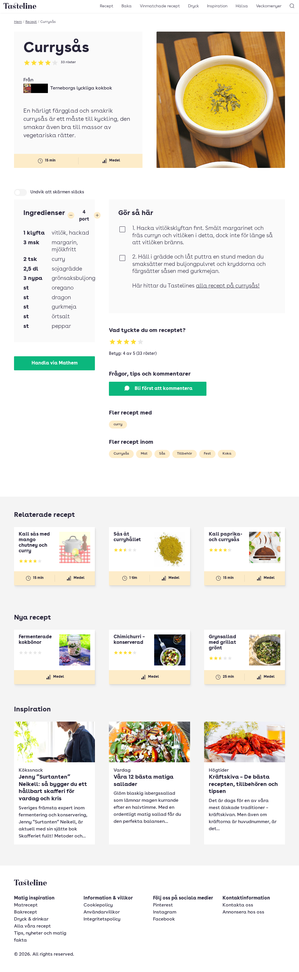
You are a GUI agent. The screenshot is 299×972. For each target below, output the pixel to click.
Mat (144, 453)
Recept (106, 6)
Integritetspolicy (102, 919)
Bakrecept (25, 912)
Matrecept (26, 905)
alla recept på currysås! (228, 286)
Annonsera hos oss (243, 912)
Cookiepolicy (98, 905)
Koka (226, 453)
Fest (207, 453)
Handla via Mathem (55, 363)
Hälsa (242, 6)
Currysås (121, 453)
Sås (162, 453)
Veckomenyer (268, 6)
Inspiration (217, 6)
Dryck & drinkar (31, 919)
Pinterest (163, 905)
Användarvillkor (102, 912)
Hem (18, 22)
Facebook (164, 919)
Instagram (164, 912)
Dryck (193, 6)
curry (118, 424)
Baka (126, 6)
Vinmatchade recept (160, 6)
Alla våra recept (32, 926)
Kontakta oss (237, 905)
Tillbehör (184, 453)
